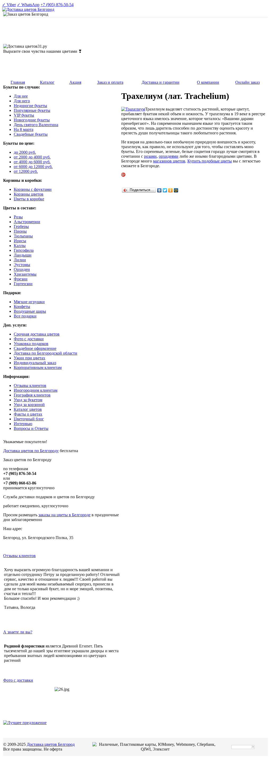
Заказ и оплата (110, 82)
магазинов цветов (169, 161)
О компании (208, 82)
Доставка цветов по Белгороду (31, 450)
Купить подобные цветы (209, 161)
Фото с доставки (18, 680)
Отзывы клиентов (19, 555)
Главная (18, 82)
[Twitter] (165, 190)
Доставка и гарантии (160, 82)
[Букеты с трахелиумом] (133, 109)
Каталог (47, 82)
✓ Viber (9, 4)
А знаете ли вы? (17, 632)
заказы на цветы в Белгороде (64, 515)
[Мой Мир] (176, 190)
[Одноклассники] (170, 190)
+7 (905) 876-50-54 (57, 4)
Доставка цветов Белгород (51, 744)
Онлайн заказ (247, 82)
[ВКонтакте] (159, 190)
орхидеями (168, 156)
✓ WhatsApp (28, 4)
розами (150, 156)
